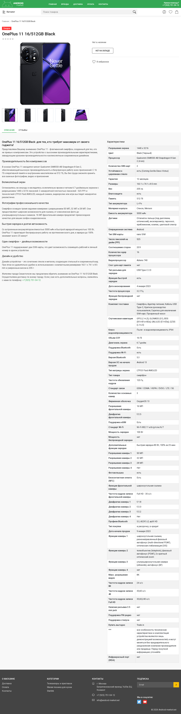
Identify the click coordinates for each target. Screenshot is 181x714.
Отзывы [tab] (23, 130)
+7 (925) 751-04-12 (31, 280)
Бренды (65, 4)
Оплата (90, 4)
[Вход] (164, 12)
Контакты (103, 4)
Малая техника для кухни (59, 687)
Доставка (78, 4)
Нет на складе (103, 51)
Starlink (50, 691)
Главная (53, 4)
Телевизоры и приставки (59, 683)
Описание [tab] (9, 130)
